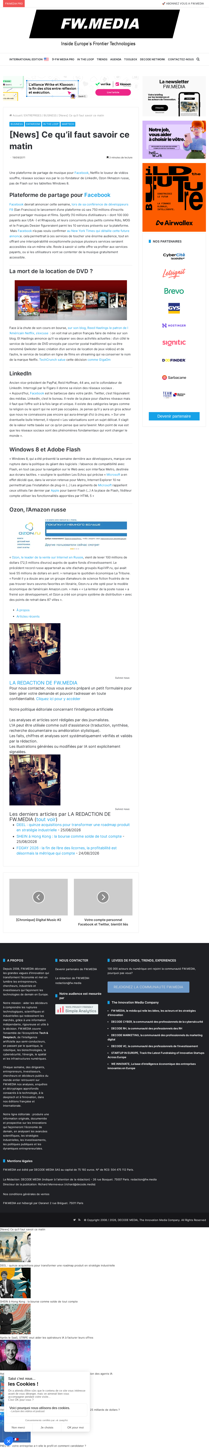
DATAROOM (33, 124)
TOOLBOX (130, 59)
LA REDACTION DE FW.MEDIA (43, 683)
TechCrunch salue (52, 360)
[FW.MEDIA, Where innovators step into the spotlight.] (104, 30)
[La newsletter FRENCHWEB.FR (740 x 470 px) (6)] (174, 115)
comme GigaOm (99, 360)
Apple (55, 490)
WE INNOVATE (120, 1063)
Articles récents (28, 616)
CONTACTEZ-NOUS (181, 59)
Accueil (17, 115)
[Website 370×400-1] (174, 230)
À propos (23, 610)
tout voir (46, 819)
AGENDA (115, 59)
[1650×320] (71, 88)
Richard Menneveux (50, 1184)
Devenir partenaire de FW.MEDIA (76, 969)
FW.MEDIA (27, 968)
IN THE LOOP (85, 59)
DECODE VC (119, 1046)
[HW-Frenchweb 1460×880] (174, 157)
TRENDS (102, 59)
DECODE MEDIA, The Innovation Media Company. (149, 1220)
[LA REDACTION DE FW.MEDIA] (34, 673)
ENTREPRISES (32, 115)
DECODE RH (119, 1028)
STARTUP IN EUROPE (124, 1052)
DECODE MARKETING (125, 1035)
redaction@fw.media (68, 983)
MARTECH (68, 124)
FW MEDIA (118, 1010)
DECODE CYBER (121, 1021)
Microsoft (113, 474)
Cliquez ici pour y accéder (58, 699)
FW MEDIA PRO (64, 59)
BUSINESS (50, 115)
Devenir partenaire (174, 416)
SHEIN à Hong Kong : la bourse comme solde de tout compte (69, 836)
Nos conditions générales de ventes (26, 1194)
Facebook (81, 173)
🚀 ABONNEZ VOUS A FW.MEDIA (183, 3)
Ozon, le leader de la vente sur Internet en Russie (47, 557)
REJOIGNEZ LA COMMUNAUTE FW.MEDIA (148, 987)
